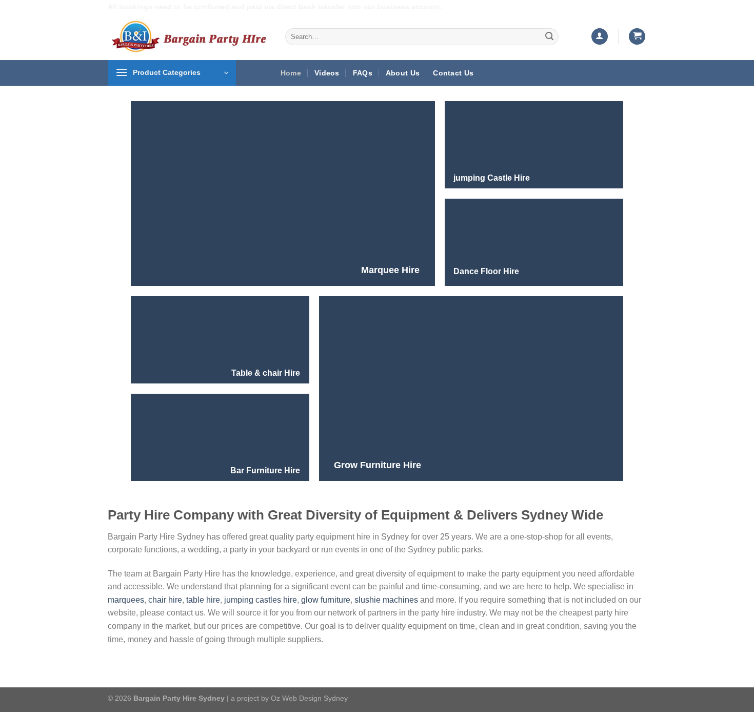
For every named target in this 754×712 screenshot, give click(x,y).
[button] (599, 36)
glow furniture (325, 599)
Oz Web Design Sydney (309, 698)
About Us (403, 73)
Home (291, 73)
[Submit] (549, 36)
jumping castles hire (260, 599)
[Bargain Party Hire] (189, 36)
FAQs (362, 73)
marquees (126, 599)
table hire (203, 599)
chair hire (165, 599)
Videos (327, 73)
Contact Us (453, 73)
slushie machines (386, 599)
